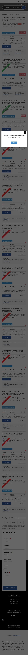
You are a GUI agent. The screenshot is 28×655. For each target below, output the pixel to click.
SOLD (25, 4)
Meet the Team (14, 601)
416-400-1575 (6, 177)
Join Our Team (14, 603)
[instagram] (17, 615)
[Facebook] (11, 615)
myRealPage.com (17, 635)
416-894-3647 (6, 53)
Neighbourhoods (14, 599)
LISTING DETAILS (6, 46)
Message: (6, 572)
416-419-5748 (18, 53)
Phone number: (8, 559)
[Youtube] (14, 615)
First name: (7, 538)
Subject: (6, 566)
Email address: (8, 552)
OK (14, 142)
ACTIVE (18, 4)
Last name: (7, 545)
